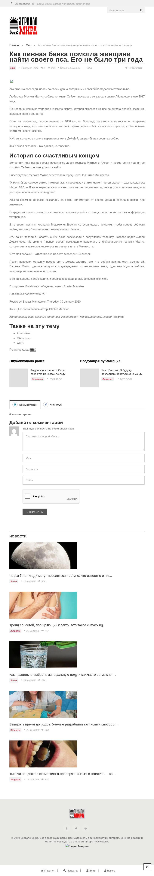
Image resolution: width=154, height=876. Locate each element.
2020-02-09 (126, 379)
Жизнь (13, 581)
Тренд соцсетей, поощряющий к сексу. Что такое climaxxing (56, 625)
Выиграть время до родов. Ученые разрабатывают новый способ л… (64, 724)
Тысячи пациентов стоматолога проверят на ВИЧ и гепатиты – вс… (62, 773)
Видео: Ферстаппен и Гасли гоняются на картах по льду (48, 372)
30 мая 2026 (29, 581)
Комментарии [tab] (28, 404)
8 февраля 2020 (29, 67)
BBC (33, 349)
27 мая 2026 (32, 729)
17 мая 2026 (32, 779)
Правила (72, 870)
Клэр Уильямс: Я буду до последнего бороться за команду (121, 372)
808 (43, 581)
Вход (92, 870)
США (89, 67)
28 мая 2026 (29, 680)
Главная (14, 45)
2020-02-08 (56, 379)
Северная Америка (70, 67)
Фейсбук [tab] (55, 404)
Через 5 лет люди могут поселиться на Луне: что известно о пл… (60, 575)
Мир (28, 45)
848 (47, 729)
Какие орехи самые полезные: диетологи (63, 3)
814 (47, 779)
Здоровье (15, 630)
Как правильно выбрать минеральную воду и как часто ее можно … (62, 674)
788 (43, 680)
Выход (111, 870)
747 (47, 630)
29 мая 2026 (32, 630)
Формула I (37, 379)
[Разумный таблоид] (23, 26)
